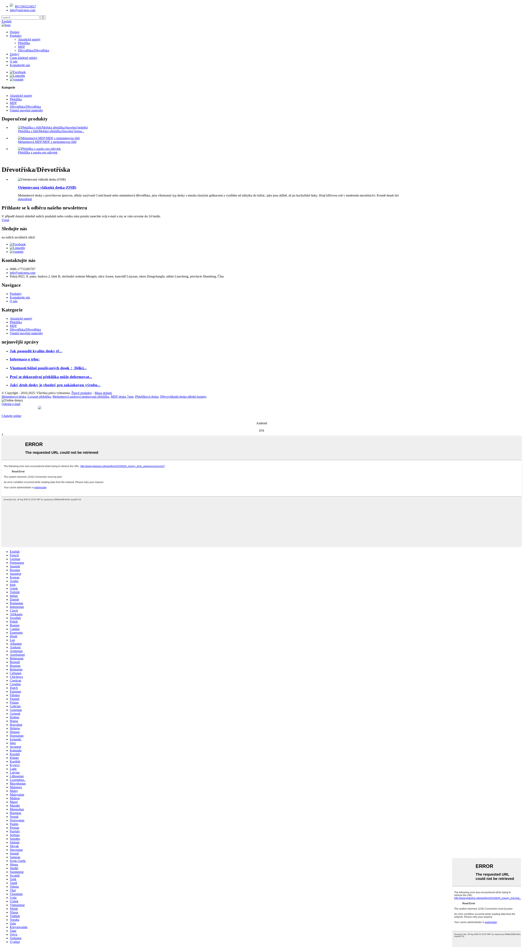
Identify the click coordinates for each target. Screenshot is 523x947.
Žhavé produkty (81, 393)
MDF (21, 46)
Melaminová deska (14, 396)
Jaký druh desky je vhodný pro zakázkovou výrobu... (55, 385)
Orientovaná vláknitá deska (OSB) (47, 187)
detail (28, 199)
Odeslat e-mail (11, 404)
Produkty (16, 35)
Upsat (5, 220)
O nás (13, 61)
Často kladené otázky (23, 58)
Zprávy (14, 54)
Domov (15, 32)
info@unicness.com (22, 10)
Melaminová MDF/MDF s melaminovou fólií (47, 142)
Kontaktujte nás (20, 65)
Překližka (24, 43)
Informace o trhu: (25, 359)
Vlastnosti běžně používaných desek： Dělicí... (48, 368)
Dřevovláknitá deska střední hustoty (183, 396)
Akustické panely (29, 39)
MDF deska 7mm (122, 396)
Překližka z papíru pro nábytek (37, 152)
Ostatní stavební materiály (26, 110)
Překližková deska (147, 396)
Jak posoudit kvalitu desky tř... (36, 351)
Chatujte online (11, 416)
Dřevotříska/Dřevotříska (33, 50)
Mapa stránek (103, 393)
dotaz (21, 199)
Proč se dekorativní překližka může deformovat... (51, 377)
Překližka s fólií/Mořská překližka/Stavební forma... (51, 131)
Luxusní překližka (39, 396)
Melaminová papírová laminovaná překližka (81, 396)
